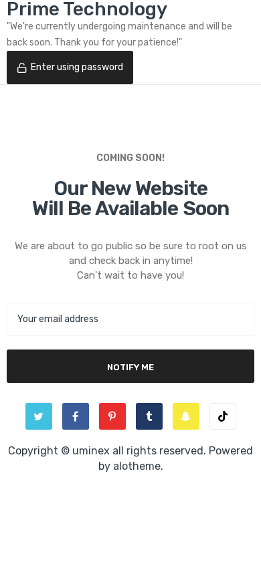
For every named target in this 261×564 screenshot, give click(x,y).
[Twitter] (38, 416)
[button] (70, 67)
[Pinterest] (112, 416)
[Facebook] (75, 416)
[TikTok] (222, 416)
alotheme (137, 466)
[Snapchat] (186, 416)
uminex (91, 450)
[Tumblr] (149, 416)
